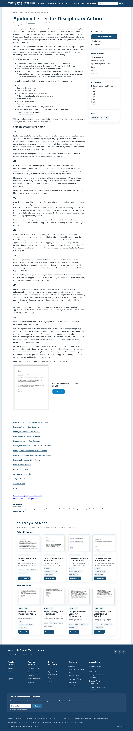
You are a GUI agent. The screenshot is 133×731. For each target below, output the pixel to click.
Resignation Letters (34, 679)
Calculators (52, 668)
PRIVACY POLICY (55, 718)
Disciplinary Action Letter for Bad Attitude (102, 613)
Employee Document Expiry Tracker (27, 460)
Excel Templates (33, 672)
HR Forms (11, 672)
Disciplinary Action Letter (27, 559)
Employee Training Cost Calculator (26, 427)
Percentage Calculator (61, 722)
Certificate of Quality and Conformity (27, 496)
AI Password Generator (101, 718)
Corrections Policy (74, 679)
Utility (50, 681)
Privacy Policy (73, 686)
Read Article (23, 632)
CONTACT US (67, 718)
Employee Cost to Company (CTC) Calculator (30, 450)
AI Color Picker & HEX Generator (18, 722)
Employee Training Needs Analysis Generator (30, 422)
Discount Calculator (77, 722)
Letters (21, 12)
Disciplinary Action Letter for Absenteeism (77, 613)
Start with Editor (79, 3)
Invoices (10, 675)
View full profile (18, 511)
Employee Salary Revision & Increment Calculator (32, 455)
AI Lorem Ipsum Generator (83, 718)
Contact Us (72, 682)
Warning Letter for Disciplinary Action (27, 612)
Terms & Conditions (41, 718)
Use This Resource (104, 37)
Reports (10, 679)
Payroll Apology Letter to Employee (54, 612)
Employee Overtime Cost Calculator (27, 441)
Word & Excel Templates (21, 2)
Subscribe (37, 706)
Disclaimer (19, 718)
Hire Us (10, 718)
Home (15, 12)
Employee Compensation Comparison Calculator (31, 446)
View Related (96, 41)
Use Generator (24, 578)
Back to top (121, 726)
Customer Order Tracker (22, 474)
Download (58, 391)
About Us (71, 666)
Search (121, 3)
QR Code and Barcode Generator (41, 722)
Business (11, 668)
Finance (50, 678)
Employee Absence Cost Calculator (26, 436)
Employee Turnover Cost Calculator (26, 432)
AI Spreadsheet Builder (22, 479)
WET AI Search (91, 3)
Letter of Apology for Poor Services (53, 559)
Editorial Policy (73, 676)
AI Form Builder (19, 483)
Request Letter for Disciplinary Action (27, 498)
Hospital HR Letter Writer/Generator (102, 559)
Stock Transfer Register (22, 465)
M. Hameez (31, 23)
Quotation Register (20, 469)
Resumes (31, 682)
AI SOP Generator (20, 488)
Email (106, 118)
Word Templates (33, 668)
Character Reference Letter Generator (78, 559)
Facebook (95, 118)
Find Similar (95, 44)
